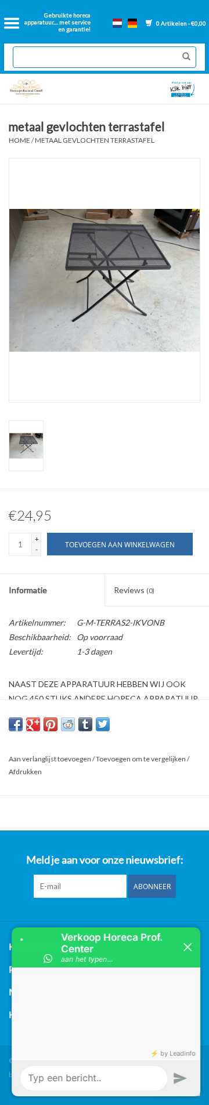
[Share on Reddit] (68, 724)
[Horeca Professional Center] (53, 89)
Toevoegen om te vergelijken (141, 758)
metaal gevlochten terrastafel (94, 140)
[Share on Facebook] (16, 724)
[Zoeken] (183, 57)
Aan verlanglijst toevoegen (50, 758)
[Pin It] (50, 724)
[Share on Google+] (33, 724)
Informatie (28, 590)
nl (117, 23)
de (132, 23)
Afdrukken (25, 771)
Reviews (134, 590)
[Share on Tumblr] (85, 724)
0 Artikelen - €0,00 (180, 23)
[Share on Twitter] (103, 724)
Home (19, 140)
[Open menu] (11, 23)
